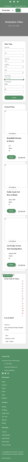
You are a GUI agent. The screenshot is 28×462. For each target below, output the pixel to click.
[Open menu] (13, 10)
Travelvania (6, 10)
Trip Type (7, 58)
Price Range (7, 75)
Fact (6, 53)
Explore (11, 157)
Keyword (7, 47)
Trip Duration (8, 81)
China (6, 335)
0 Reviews (6, 324)
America (11, 256)
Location (7, 64)
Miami (10, 202)
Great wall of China (11, 279)
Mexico (10, 148)
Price (6, 70)
